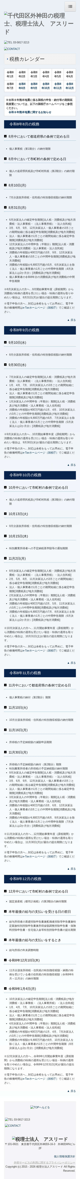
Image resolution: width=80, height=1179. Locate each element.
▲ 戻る (71, 319)
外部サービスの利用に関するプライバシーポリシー (44, 1162)
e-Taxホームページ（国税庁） (41, 307)
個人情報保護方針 (64, 1156)
